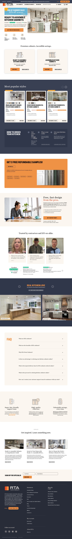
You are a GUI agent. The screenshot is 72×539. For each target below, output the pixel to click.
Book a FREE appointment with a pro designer (41, 1)
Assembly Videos (30, 490)
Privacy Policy (20, 537)
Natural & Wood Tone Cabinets (54, 505)
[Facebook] (6, 531)
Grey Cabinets (16, 176)
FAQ (28, 499)
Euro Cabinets (17, 178)
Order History (29, 523)
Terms (28, 506)
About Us (29, 532)
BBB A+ (28, 510)
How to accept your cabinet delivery (33, 501)
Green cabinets (51, 498)
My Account (29, 521)
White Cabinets (9, 176)
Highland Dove (46, 318)
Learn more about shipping (59, 144)
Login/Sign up (9, 1)
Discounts (29, 497)
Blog (28, 503)
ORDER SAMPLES (25, 69)
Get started (33, 144)
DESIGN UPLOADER (47, 4)
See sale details (25, 15)
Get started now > (12, 504)
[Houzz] (16, 531)
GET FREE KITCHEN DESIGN (13, 30)
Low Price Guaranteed (31, 508)
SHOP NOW (14, 69)
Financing (4, 1)
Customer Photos (30, 494)
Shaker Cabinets (10, 178)
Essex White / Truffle (5, 318)
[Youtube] (13, 531)
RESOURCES (38, 4)
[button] (66, 87)
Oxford (61, 10)
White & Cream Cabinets (52, 491)
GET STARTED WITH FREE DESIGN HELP (36, 290)
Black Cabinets (51, 502)
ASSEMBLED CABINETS (29, 4)
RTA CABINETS (19, 4)
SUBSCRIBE (26, 477)
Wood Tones (29, 176)
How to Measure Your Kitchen (32, 492)
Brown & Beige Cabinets (52, 500)
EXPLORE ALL (10, 166)
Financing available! (45, 144)
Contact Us (29, 512)
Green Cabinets (23, 176)
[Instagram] (9, 531)
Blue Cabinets (50, 496)
